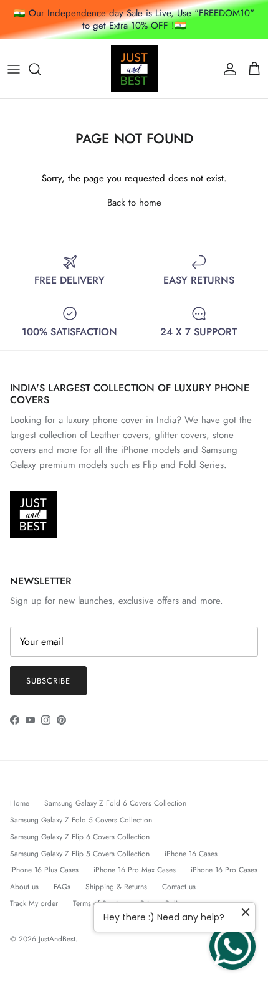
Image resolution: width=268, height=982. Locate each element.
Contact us (179, 886)
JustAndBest (57, 939)
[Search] (41, 69)
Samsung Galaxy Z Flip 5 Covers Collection (80, 853)
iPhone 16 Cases (191, 853)
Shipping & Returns (116, 886)
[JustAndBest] (134, 68)
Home (19, 803)
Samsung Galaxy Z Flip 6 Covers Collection (80, 836)
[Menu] (13, 69)
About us (24, 886)
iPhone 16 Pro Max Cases (134, 869)
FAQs (62, 886)
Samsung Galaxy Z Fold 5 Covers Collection (81, 820)
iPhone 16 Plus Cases (44, 869)
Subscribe (48, 681)
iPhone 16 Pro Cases (224, 869)
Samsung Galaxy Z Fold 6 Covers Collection (115, 803)
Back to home (134, 202)
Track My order (34, 903)
